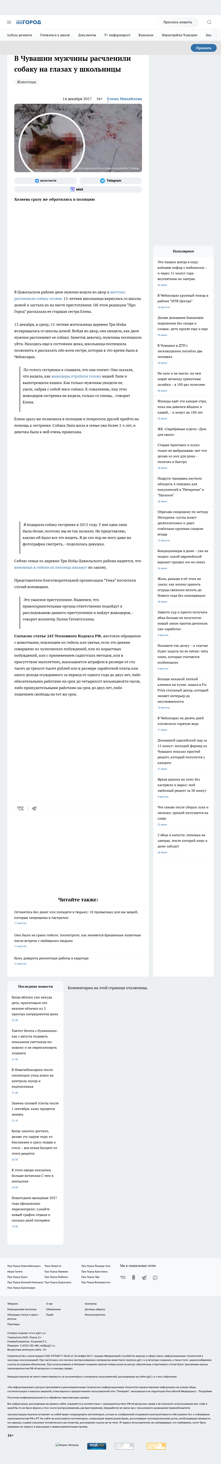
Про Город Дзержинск (57, 1282)
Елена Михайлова (124, 98)
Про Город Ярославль (94, 1271)
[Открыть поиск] (209, 22)
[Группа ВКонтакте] (45, 181)
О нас (49, 1303)
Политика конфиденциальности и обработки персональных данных (48, 1397)
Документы (87, 35)
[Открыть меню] (9, 22)
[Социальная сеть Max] (78, 189)
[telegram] (35, 808)
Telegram (12, 1303)
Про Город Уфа (90, 1276)
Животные (26, 81)
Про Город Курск (17, 1276)
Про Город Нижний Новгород (25, 1282)
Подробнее (205, 1391)
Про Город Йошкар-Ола (95, 1265)
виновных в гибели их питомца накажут (50, 567)
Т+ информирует (117, 35)
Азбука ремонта (19, 35)
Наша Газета (14, 1271)
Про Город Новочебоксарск (24, 1265)
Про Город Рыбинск (56, 1276)
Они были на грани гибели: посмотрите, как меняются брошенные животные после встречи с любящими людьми (77, 940)
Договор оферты (95, 1309)
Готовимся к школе (55, 35)
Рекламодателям (95, 1314)
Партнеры (13, 1324)
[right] (216, 35)
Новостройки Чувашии (179, 35)
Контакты (91, 1303)
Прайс (50, 1314)
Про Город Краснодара (21, 1287)
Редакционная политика (21, 1309)
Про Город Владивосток (95, 1282)
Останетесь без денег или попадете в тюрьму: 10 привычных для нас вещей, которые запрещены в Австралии (76, 917)
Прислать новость (177, 22)
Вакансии (146, 35)
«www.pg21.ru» (37, 1333)
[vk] (21, 808)
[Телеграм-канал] (110, 181)
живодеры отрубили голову (76, 376)
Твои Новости (52, 1265)
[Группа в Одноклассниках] (133, 1277)
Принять (204, 48)
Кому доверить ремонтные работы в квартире (51, 960)
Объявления (53, 1309)
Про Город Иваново (56, 1271)
